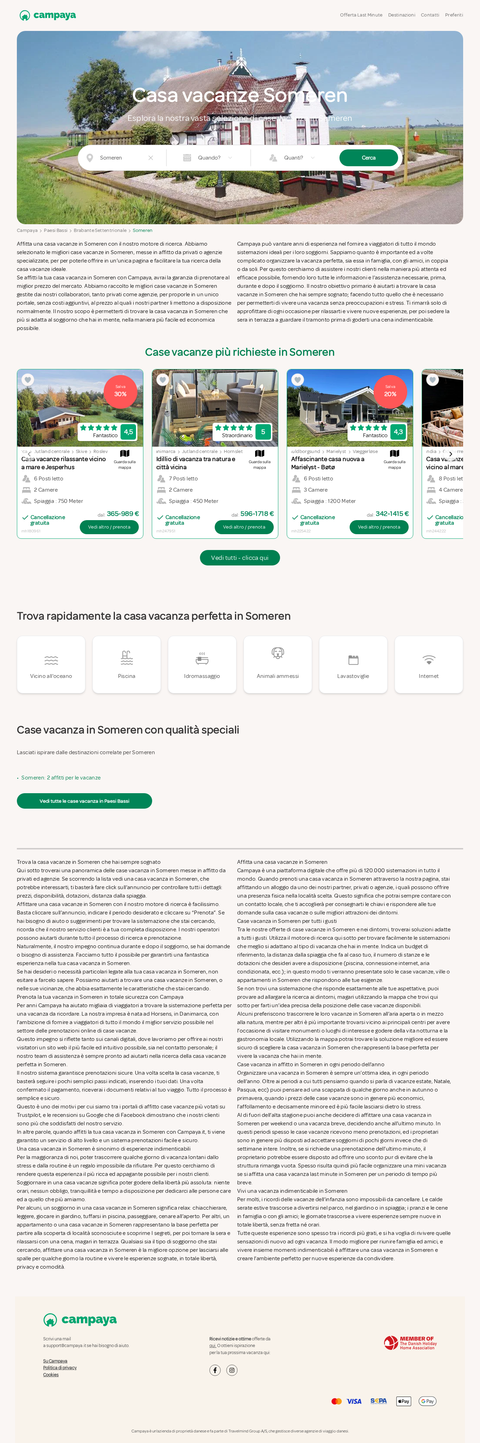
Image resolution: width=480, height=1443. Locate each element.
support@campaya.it (66, 1345)
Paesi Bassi (55, 230)
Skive (81, 451)
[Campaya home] (46, 15)
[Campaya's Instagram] (232, 1370)
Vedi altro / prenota (109, 527)
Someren (143, 230)
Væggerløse (365, 451)
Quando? (209, 157)
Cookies (51, 1375)
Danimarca (163, 451)
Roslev (100, 451)
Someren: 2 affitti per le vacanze (60, 777)
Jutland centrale (52, 451)
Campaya (27, 230)
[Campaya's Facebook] (215, 1370)
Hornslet (233, 451)
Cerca (369, 157)
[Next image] (450, 454)
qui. (212, 1345)
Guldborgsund (304, 451)
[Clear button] (150, 157)
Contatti (430, 15)
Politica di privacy (60, 1368)
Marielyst (336, 451)
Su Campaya (55, 1361)
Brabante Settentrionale (100, 230)
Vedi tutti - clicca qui (239, 558)
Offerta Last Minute (361, 15)
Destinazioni (401, 15)
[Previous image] (29, 454)
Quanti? (293, 157)
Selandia (427, 451)
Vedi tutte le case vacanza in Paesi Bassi (84, 800)
